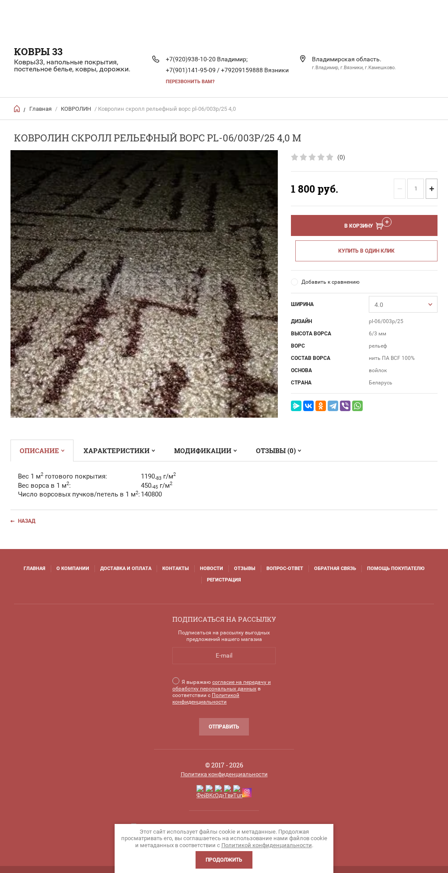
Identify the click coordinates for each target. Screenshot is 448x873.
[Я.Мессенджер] (296, 406)
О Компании (72, 568)
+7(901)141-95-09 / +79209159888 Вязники (227, 70)
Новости (211, 568)
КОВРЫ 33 (38, 51)
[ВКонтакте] (308, 406)
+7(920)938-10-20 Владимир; (207, 59)
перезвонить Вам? (190, 81)
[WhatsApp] (357, 406)
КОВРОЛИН (76, 109)
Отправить (224, 727)
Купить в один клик (366, 251)
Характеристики (117, 450)
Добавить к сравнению (330, 282)
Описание (39, 450)
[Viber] (345, 406)
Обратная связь (335, 568)
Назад (26, 521)
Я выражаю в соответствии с (221, 692)
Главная (40, 109)
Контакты (175, 568)
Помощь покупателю (395, 568)
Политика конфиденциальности (224, 774)
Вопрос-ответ (284, 568)
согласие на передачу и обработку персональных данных (221, 685)
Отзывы (245, 568)
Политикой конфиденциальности (205, 698)
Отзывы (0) (276, 450)
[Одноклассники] (320, 406)
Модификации (202, 450)
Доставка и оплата (125, 568)
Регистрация (224, 580)
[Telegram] (333, 406)
